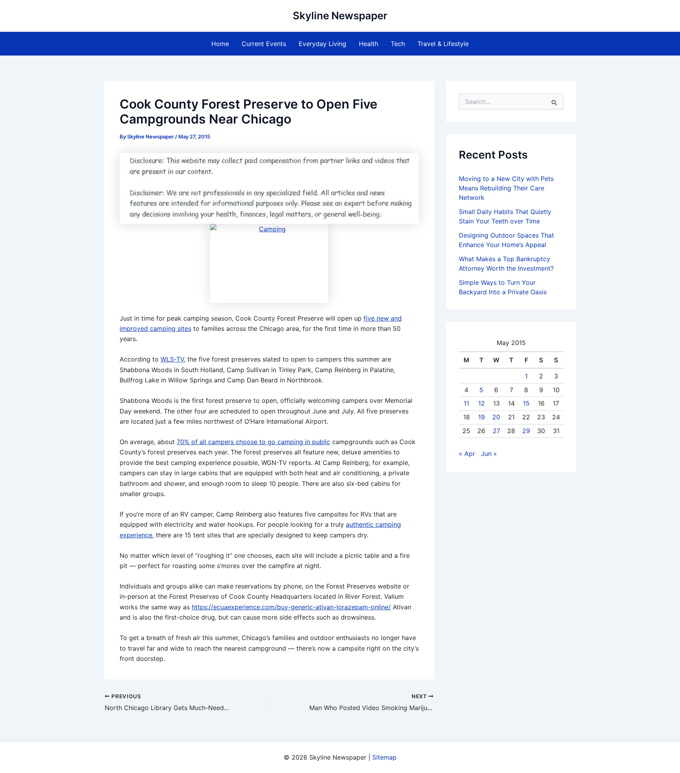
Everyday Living (322, 44)
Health (368, 44)
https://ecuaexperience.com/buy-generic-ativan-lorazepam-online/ (291, 607)
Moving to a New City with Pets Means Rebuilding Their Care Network (506, 188)
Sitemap (384, 757)
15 (526, 403)
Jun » (489, 454)
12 (481, 403)
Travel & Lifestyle (443, 44)
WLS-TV (172, 359)
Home (220, 44)
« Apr (467, 454)
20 (496, 417)
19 (481, 417)
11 (466, 403)
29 (526, 431)
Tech (398, 44)
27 (496, 431)
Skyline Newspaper (340, 15)
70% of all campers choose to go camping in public (253, 442)
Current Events (264, 44)
